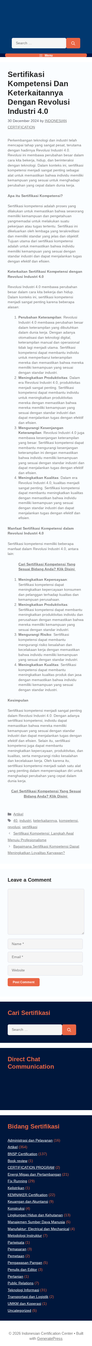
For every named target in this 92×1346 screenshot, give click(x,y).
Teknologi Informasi (23, 1290)
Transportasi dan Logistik (28, 1297)
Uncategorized (19, 1310)
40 (15, 820)
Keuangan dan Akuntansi (28, 1201)
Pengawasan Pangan (25, 1263)
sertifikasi (29, 827)
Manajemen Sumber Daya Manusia (36, 1222)
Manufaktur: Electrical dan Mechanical (38, 1229)
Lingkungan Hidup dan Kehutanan (35, 1215)
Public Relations (20, 1283)
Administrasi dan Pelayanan (30, 1140)
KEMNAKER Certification (28, 1195)
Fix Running (17, 1181)
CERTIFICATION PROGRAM (31, 1167)
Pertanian (15, 1276)
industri (25, 820)
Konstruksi (16, 1208)
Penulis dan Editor (22, 1269)
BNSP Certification (22, 1154)
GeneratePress (50, 1338)
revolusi (14, 827)
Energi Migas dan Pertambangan (34, 1174)
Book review (17, 1161)
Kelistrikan (16, 1188)
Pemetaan (16, 1256)
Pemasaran (17, 1249)
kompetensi (68, 820)
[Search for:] (39, 43)
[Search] (73, 43)
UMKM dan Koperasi (24, 1303)
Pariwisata (16, 1242)
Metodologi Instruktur (25, 1235)
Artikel (18, 814)
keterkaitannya (45, 820)
